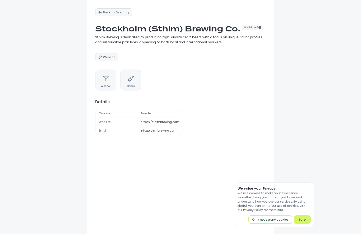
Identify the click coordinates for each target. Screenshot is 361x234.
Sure (302, 219)
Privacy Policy (253, 210)
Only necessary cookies (270, 219)
